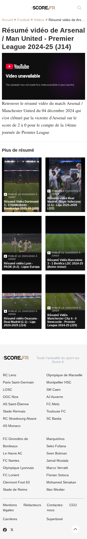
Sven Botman (56, 453)
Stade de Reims (15, 489)
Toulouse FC (56, 411)
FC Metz (52, 404)
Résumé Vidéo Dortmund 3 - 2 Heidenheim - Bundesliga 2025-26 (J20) (21, 205)
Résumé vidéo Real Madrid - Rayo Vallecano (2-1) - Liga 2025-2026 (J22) (63, 203)
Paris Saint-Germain (18, 382)
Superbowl (54, 519)
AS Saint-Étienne (16, 404)
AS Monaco (12, 426)
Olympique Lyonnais (18, 468)
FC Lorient (11, 475)
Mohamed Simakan (61, 482)
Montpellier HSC (58, 382)
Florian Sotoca (57, 475)
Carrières (10, 519)
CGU (73, 505)
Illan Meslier (55, 489)
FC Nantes (11, 460)
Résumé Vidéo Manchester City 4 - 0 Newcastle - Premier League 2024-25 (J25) (62, 320)
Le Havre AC (12, 453)
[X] (12, 529)
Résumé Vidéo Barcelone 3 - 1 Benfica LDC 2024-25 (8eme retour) (65, 263)
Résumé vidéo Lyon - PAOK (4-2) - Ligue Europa (22, 265)
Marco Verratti (57, 468)
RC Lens (9, 375)
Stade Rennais (14, 411)
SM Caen (53, 389)
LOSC (7, 389)
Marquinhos (55, 439)
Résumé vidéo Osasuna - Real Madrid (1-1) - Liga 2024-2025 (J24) (21, 322)
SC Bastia (53, 418)
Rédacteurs (32, 505)
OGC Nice (10, 397)
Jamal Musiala (57, 460)
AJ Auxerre (54, 397)
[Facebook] (5, 530)
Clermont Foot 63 (16, 482)
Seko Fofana (56, 446)
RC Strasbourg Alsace (19, 418)
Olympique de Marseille (64, 375)
